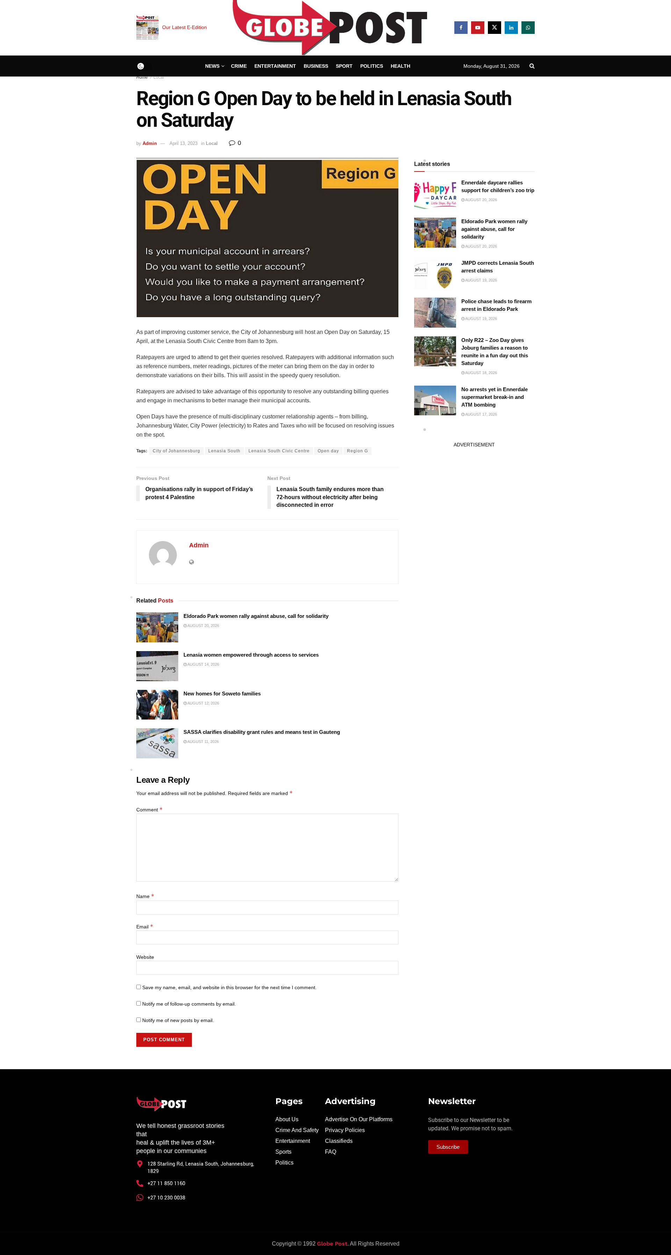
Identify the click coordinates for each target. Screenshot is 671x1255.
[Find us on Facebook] (461, 27)
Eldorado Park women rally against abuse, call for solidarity (256, 616)
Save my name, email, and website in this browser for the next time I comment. (229, 987)
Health (400, 66)
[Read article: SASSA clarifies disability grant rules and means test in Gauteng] (157, 743)
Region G (357, 450)
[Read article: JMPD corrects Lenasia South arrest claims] (435, 274)
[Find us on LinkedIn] (511, 27)
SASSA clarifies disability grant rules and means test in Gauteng (261, 732)
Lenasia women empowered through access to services (251, 655)
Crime (239, 66)
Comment (149, 809)
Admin (150, 143)
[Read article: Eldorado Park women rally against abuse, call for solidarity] (157, 627)
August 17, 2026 (480, 414)
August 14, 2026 (203, 664)
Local (158, 77)
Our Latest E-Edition (184, 27)
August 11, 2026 (203, 741)
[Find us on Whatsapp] (528, 27)
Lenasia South (224, 450)
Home (142, 77)
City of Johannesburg (176, 450)
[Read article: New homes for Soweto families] (157, 705)
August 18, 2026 (480, 373)
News (212, 66)
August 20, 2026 (203, 625)
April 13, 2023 (183, 143)
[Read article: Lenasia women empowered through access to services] (157, 666)
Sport (344, 66)
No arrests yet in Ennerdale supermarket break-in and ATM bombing (494, 397)
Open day (328, 450)
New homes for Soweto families (222, 693)
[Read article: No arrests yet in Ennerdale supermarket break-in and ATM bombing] (435, 401)
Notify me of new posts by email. (178, 1020)
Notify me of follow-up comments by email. (189, 1004)
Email (144, 926)
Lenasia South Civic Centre (279, 450)
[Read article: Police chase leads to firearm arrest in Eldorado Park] (435, 313)
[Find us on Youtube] (477, 27)
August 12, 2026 (203, 703)
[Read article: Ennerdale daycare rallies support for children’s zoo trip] (435, 194)
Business (316, 66)
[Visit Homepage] (330, 27)
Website (145, 957)
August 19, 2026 (480, 280)
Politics (371, 66)
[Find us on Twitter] (494, 27)
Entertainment (275, 66)
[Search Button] (532, 66)
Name (145, 896)
